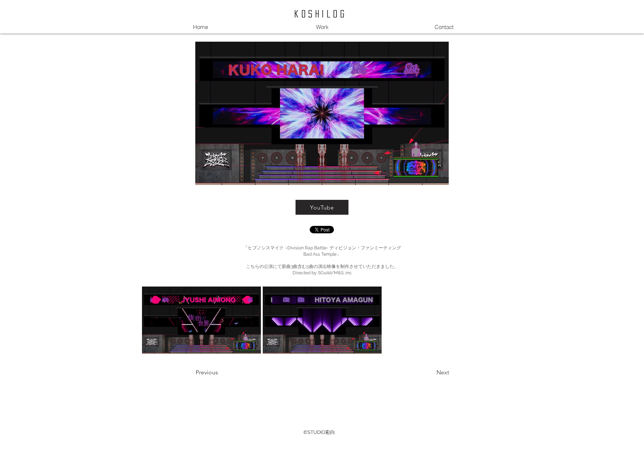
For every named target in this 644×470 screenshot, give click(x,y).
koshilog (320, 13)
